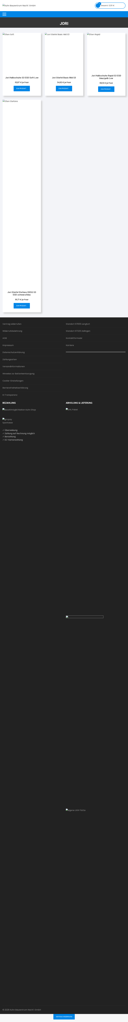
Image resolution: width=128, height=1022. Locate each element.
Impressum (8, 345)
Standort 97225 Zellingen (78, 331)
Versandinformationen (13, 366)
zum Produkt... (21, 88)
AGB (4, 338)
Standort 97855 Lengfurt (78, 324)
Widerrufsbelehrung (12, 331)
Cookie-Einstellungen (12, 380)
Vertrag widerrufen (11, 324)
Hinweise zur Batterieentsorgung (18, 373)
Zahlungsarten (9, 359)
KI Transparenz (9, 395)
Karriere (70, 345)
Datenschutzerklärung (13, 352)
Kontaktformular (74, 338)
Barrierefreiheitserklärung (15, 387)
